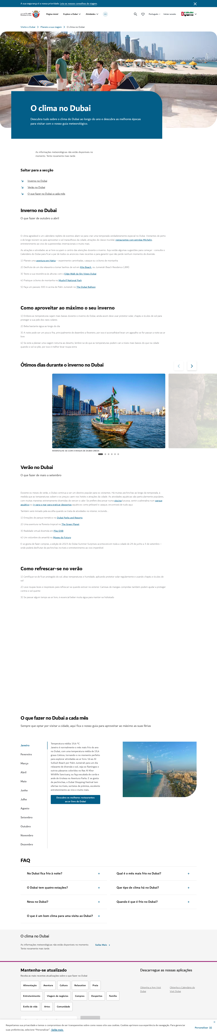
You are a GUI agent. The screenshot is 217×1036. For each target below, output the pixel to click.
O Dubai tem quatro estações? (47, 888)
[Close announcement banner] (195, 3)
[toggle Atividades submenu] (97, 14)
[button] (203, 1027)
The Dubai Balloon (86, 287)
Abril (23, 772)
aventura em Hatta (46, 261)
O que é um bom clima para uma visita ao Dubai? (60, 916)
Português (153, 14)
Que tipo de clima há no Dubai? (138, 888)
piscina (118, 501)
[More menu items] (105, 14)
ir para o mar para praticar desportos (52, 505)
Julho (24, 799)
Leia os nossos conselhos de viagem (78, 3)
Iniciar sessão (170, 14)
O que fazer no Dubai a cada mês (46, 193)
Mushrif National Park (70, 280)
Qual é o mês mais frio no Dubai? (139, 874)
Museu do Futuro (62, 537)
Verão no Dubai (36, 187)
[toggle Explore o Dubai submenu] (80, 14)
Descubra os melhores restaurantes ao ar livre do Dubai (75, 799)
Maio (24, 781)
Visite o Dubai (28, 27)
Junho (24, 790)
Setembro (26, 817)
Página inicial (52, 14)
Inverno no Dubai (37, 181)
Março (24, 763)
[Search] (135, 14)
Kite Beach (86, 267)
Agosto (25, 808)
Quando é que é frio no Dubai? (137, 902)
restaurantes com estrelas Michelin (133, 240)
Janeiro (25, 745)
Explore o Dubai (70, 14)
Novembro (27, 835)
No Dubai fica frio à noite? (44, 874)
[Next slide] (178, 365)
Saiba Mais (101, 945)
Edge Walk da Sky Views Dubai (80, 274)
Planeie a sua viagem (51, 27)
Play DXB (58, 531)
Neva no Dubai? (37, 902)
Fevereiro (26, 754)
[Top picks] (143, 14)
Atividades (90, 14)
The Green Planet (70, 524)
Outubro (26, 826)
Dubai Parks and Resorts (70, 518)
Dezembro (27, 844)
